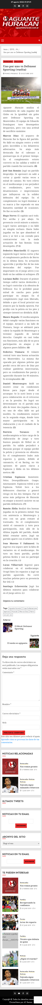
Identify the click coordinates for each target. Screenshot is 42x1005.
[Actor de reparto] (10, 922)
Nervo (32, 611)
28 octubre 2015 (27, 74)
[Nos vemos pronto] (10, 766)
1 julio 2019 (26, 791)
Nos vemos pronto (28, 766)
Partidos (23, 900)
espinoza (7, 611)
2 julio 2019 (26, 962)
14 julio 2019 (26, 945)
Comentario (8, 672)
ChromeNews (14, 1002)
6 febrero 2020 (27, 770)
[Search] (39, 40)
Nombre (6, 704)
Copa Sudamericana (30, 608)
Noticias (32, 779)
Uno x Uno (18, 61)
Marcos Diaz (23, 611)
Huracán (15, 611)
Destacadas (8, 61)
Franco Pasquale (11, 74)
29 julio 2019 (27, 908)
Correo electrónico (11, 713)
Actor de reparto (28, 922)
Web (4, 722)
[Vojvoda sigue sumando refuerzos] (10, 785)
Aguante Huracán (15, 608)
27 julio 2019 (26, 925)
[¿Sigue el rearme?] (10, 959)
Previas (22, 919)
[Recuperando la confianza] (10, 904)
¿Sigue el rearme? (28, 959)
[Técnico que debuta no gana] (10, 940)
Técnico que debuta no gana (29, 940)
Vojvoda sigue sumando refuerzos (29, 786)
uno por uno (8, 615)
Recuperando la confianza (27, 904)
